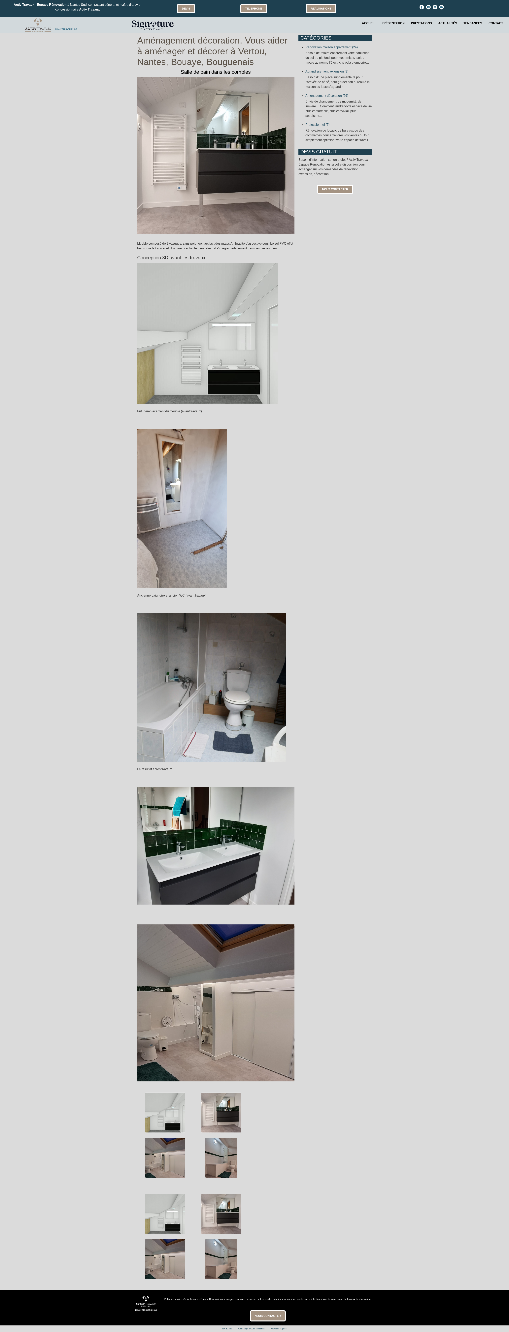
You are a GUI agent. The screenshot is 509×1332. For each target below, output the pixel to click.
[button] (500, 1323)
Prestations (421, 23)
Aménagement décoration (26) (326, 95)
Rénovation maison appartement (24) (331, 47)
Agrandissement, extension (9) (326, 71)
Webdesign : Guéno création (251, 1329)
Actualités (447, 23)
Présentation (393, 23)
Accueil (368, 23)
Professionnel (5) (317, 124)
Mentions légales (279, 1329)
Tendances (472, 23)
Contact (496, 23)
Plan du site (226, 1329)
